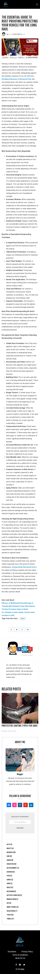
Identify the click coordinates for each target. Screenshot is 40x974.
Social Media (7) (12, 911)
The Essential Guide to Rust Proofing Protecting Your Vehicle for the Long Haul (20, 23)
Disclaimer (12, 951)
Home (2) (9, 883)
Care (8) (9, 856)
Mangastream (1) (12, 899)
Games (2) (10, 880)
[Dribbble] (14, 805)
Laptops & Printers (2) (14, 895)
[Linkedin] (31, 805)
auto (23, 34)
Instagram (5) (11, 891)
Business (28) (11, 852)
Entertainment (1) (13, 868)
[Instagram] (20, 964)
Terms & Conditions (20, 955)
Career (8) (10, 860)
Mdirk (22, 969)
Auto (22, 618)
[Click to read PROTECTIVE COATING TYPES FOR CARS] (20, 708)
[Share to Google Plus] (22, 629)
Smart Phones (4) (13, 907)
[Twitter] (24, 964)
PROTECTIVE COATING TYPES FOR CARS (19, 725)
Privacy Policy (27, 951)
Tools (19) (10, 915)
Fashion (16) (11, 872)
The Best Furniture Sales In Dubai (15, 609)
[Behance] (9, 805)
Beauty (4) (10, 848)
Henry (10, 34)
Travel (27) (10, 919)
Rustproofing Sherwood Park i (24, 567)
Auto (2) (9, 844)
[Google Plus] (25, 805)
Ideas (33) (10, 887)
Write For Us (20, 958)
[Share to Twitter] (16, 629)
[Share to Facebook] (11, 629)
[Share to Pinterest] (28, 629)
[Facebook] (20, 805)
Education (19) (11, 864)
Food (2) (9, 876)
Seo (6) (9, 903)
